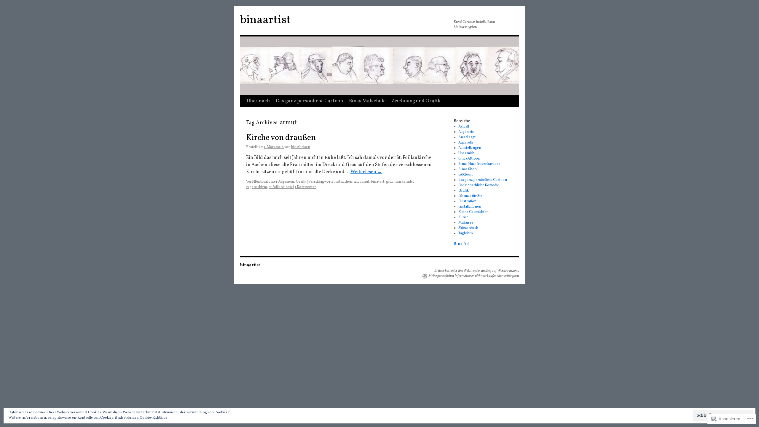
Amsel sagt (467, 137)
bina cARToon (469, 158)
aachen (346, 181)
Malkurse (465, 222)
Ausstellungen (469, 148)
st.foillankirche (281, 187)
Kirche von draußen (281, 138)
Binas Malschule (367, 101)
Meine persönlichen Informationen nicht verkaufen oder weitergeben (473, 276)
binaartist (265, 20)
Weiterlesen (366, 172)
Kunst (463, 217)
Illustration (467, 201)
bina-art (377, 181)
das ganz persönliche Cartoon (482, 180)
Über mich (258, 101)
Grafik (301, 181)
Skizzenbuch (468, 228)
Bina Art (462, 244)
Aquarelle (465, 142)
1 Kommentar (305, 187)
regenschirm (256, 187)
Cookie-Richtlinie (153, 417)
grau (389, 181)
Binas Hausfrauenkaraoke (479, 164)
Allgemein (286, 181)
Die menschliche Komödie (478, 185)
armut (364, 181)
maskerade (404, 181)
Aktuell (463, 126)
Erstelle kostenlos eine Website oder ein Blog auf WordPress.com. (476, 270)
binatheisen (300, 147)
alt (356, 181)
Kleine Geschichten (473, 212)
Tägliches (465, 233)
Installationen (469, 206)
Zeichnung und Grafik (416, 101)
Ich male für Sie (470, 196)
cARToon (465, 174)
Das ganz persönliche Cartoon (309, 101)
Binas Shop (467, 169)
